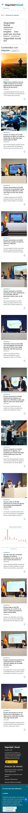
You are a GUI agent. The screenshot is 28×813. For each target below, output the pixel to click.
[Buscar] (24, 8)
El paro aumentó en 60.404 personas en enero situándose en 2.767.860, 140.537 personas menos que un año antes (14, 294)
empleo (7, 31)
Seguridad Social (9, 24)
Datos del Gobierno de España (13, 782)
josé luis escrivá (12, 34)
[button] (24, 99)
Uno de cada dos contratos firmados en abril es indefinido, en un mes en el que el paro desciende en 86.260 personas (13, 558)
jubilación (7, 36)
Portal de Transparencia (11, 779)
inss (16, 31)
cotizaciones (8, 29)
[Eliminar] (17, 50)
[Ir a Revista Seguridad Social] (16, 4)
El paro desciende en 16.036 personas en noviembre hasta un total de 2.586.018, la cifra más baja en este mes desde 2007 (14, 191)
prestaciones (15, 36)
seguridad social (12, 38)
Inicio (2, 15)
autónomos (8, 27)
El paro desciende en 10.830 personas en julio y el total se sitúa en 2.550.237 (14, 241)
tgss (5, 41)
